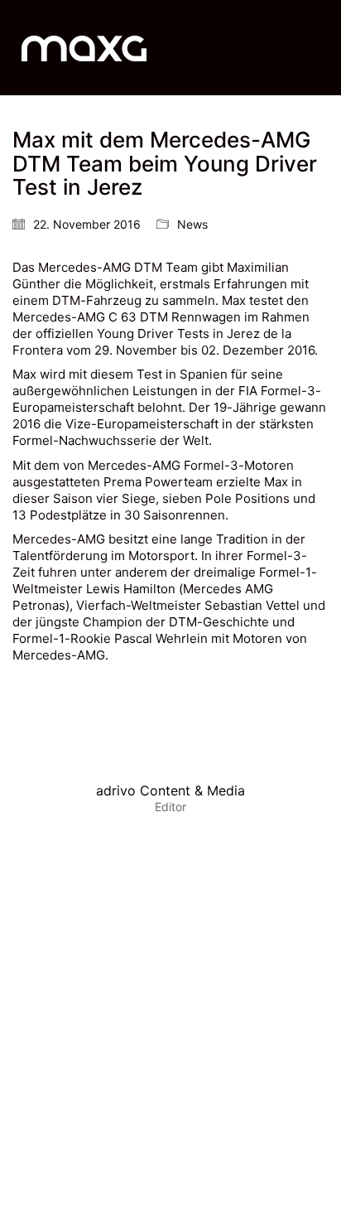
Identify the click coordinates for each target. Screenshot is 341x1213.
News (192, 224)
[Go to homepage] (84, 47)
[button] (319, 48)
